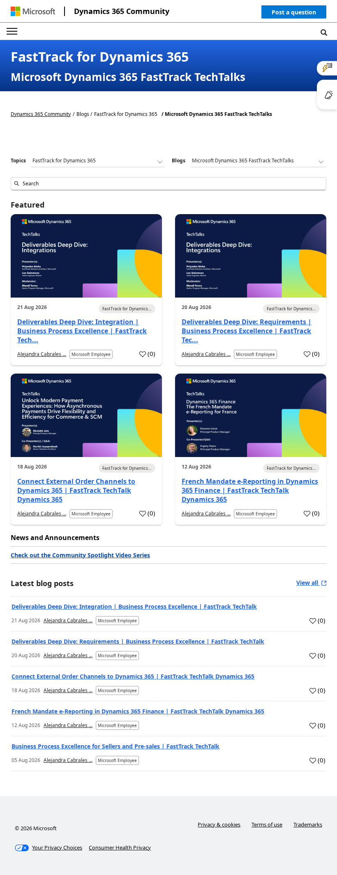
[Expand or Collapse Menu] (12, 31)
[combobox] (168, 183)
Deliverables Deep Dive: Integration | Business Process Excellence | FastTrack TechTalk (134, 606)
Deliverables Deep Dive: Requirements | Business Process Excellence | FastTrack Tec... (247, 330)
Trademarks (307, 824)
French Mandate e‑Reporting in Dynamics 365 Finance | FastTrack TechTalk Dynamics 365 (250, 490)
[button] (293, 13)
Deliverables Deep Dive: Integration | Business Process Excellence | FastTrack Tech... (82, 330)
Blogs (178, 160)
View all (308, 582)
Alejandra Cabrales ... (41, 354)
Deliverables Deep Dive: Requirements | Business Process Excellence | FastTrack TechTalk (138, 641)
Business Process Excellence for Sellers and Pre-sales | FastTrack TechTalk (115, 746)
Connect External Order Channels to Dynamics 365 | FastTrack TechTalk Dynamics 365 (76, 490)
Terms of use (267, 824)
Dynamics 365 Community (121, 11)
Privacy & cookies (219, 824)
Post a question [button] (294, 12)
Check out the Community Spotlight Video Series (80, 555)
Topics (18, 160)
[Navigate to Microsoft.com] (33, 11)
